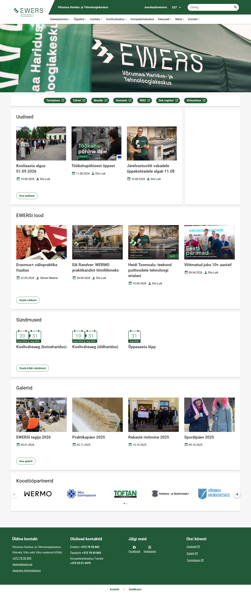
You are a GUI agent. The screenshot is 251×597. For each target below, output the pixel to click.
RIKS (146, 101)
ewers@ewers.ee (22, 564)
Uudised (191, 546)
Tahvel (80, 101)
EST (174, 7)
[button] (236, 494)
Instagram (150, 551)
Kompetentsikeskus (142, 19)
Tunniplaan (56, 101)
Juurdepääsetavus (155, 7)
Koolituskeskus (115, 19)
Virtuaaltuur (196, 101)
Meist (178, 19)
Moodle (101, 101)
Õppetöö (79, 19)
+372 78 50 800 (21, 558)
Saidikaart (135, 589)
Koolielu (95, 19)
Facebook (134, 551)
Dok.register (169, 101)
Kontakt (193, 19)
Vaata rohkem (28, 300)
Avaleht (114, 589)
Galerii (190, 553)
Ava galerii (25, 461)
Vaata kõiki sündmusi (32, 368)
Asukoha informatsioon (26, 570)
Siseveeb (124, 101)
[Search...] (235, 7)
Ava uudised (26, 195)
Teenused (163, 19)
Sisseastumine (59, 19)
